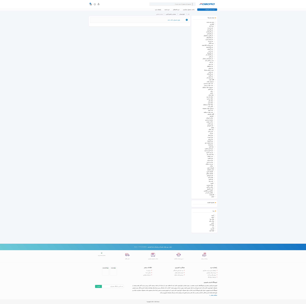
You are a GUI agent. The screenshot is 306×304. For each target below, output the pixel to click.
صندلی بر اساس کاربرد (171, 14)
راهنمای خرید (158, 9)
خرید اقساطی (176, 9)
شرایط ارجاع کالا (212, 277)
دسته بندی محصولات (210, 9)
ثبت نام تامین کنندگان (178, 270)
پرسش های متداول (178, 275)
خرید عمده (167, 9)
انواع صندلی (182, 14)
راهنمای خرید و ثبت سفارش (209, 270)
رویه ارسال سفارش (211, 272)
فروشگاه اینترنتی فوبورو (212, 290)
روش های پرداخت (212, 275)
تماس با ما (148, 272)
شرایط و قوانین (147, 275)
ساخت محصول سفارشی (189, 9)
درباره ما (149, 270)
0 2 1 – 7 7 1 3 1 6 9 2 (140, 247)
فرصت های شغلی (179, 272)
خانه (188, 14)
